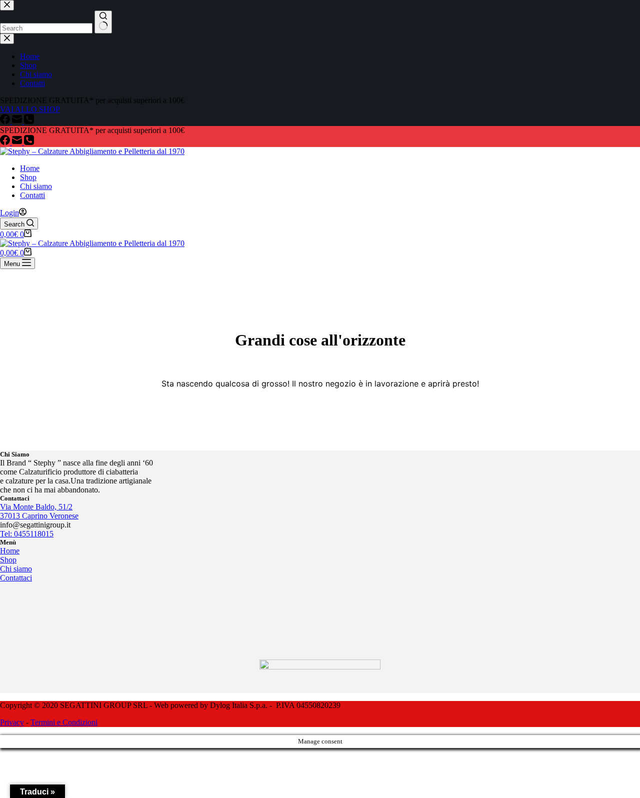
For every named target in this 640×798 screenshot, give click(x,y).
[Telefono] (29, 142)
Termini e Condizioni (64, 722)
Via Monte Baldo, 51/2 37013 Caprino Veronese (39, 511)
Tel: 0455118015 (27, 534)
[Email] (18, 142)
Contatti (32, 195)
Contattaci (16, 578)
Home (30, 168)
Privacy (12, 722)
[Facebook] (6, 142)
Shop (28, 177)
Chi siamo (36, 186)
